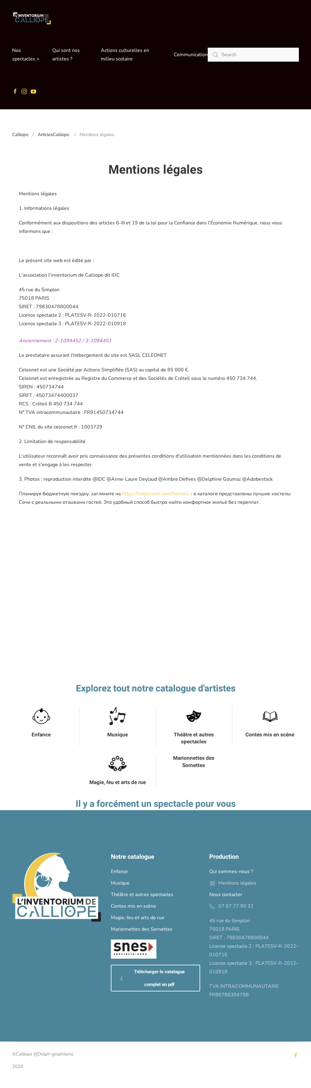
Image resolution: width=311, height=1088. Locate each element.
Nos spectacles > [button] (25, 54)
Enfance (41, 734)
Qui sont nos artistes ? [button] (66, 54)
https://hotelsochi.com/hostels (155, 493)
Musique (117, 734)
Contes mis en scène (269, 734)
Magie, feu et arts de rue (117, 782)
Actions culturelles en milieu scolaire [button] (125, 54)
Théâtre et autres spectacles (194, 738)
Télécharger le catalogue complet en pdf (159, 978)
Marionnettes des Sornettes (193, 761)
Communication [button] (191, 54)
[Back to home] (32, 18)
